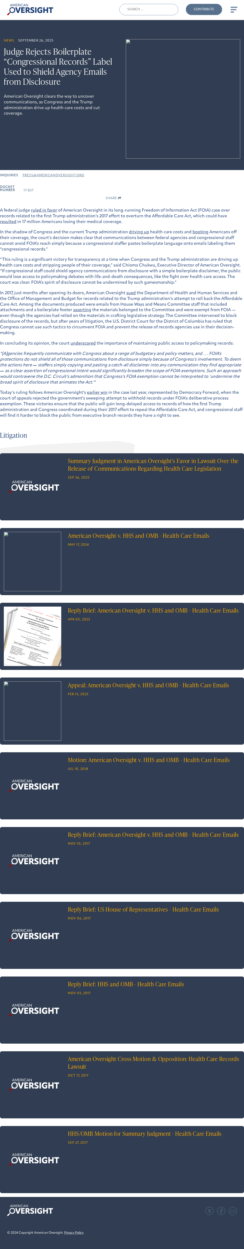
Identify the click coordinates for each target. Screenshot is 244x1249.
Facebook (221, 1211)
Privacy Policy (74, 1232)
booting (200, 232)
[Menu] (233, 9)
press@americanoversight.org (53, 175)
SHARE (112, 198)
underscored (83, 344)
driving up (139, 232)
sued (131, 293)
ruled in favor (44, 210)
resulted (8, 222)
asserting (82, 310)
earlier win (97, 393)
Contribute (204, 9)
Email (233, 1211)
